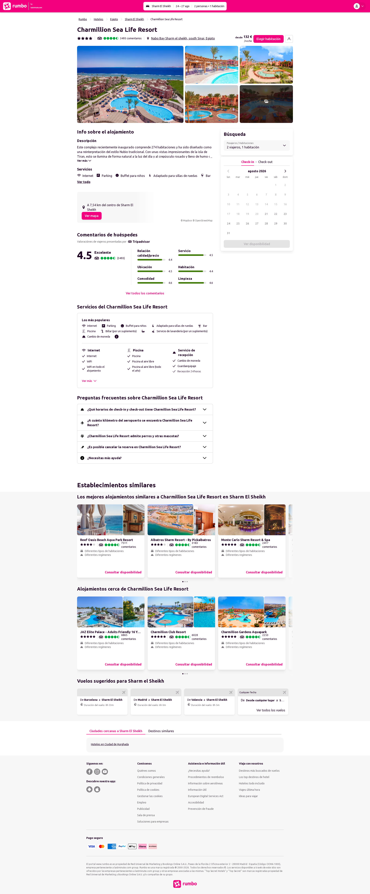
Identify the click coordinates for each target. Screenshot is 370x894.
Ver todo (83, 182)
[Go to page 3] (187, 581)
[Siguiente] (285, 171)
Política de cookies (148, 789)
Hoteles (98, 19)
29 (275, 223)
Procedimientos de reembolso (206, 777)
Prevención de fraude (201, 808)
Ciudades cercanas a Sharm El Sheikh (115, 731)
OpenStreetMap (204, 220)
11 (238, 204)
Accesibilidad (196, 802)
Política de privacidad (149, 783)
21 (266, 213)
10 (228, 204)
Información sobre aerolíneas (205, 783)
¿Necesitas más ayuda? (104, 458)
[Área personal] (359, 6)
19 (247, 213)
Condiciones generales (151, 777)
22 (275, 213)
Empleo (141, 802)
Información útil (197, 789)
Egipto (114, 19)
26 (247, 223)
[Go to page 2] (185, 581)
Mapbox (187, 220)
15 (275, 204)
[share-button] (289, 39)
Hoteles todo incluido (252, 783)
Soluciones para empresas (153, 821)
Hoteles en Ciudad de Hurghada (110, 744)
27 (256, 223)
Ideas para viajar (248, 796)
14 (266, 204)
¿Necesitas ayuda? (199, 770)
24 (228, 223)
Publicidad (143, 808)
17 (228, 213)
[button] (130, 84)
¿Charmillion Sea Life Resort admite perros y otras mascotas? (133, 436)
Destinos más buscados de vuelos (259, 770)
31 (228, 233)
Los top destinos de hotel (254, 777)
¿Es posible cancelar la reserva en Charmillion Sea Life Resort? (134, 447)
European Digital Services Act (205, 796)
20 (256, 213)
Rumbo (83, 19)
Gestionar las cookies (150, 796)
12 (247, 204)
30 (285, 223)
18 (238, 213)
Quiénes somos (146, 770)
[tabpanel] (185, 745)
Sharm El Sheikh (161, 6)
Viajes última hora (249, 789)
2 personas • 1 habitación (209, 6)
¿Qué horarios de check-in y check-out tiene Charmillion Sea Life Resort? (141, 409)
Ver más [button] (87, 380)
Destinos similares (161, 731)
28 (266, 223)
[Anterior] (228, 171)
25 (238, 223)
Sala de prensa (146, 815)
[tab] (115, 731)
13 (256, 204)
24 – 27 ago (182, 6)
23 (285, 213)
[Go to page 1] (182, 581)
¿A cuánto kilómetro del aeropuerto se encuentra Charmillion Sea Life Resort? (139, 423)
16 (285, 204)
